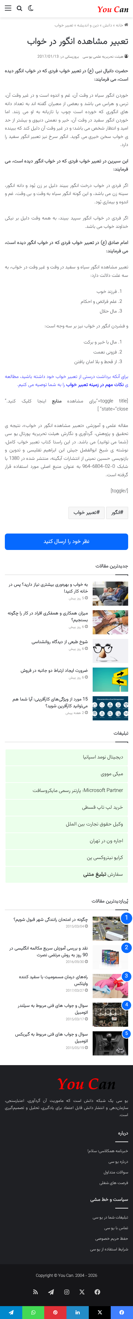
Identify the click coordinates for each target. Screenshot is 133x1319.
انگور (115, 513)
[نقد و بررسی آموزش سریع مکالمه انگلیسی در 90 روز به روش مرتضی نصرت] (110, 957)
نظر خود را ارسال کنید (66, 541)
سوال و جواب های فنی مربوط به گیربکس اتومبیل (51, 1038)
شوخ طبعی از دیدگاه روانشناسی (60, 642)
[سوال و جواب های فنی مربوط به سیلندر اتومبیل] (110, 1015)
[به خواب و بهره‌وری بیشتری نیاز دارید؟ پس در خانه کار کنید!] (110, 594)
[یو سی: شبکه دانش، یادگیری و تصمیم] (102, 9)
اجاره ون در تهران (106, 841)
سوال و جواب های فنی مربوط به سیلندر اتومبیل (53, 1009)
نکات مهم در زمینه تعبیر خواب (95, 385)
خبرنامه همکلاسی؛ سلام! (107, 1151)
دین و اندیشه (88, 25)
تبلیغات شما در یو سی (110, 1217)
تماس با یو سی (116, 1228)
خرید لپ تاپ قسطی (102, 807)
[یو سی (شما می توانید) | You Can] (66, 1083)
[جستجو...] (19, 11)
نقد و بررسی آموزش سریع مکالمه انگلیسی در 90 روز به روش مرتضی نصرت (48, 952)
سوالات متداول (116, 1172)
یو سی (122, 1101)
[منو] (8, 11)
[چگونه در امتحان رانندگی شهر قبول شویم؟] (110, 929)
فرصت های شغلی (113, 1183)
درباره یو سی (118, 1162)
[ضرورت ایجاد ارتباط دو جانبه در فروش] (110, 680)
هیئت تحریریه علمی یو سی (103, 57)
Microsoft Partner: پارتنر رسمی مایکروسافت (78, 790)
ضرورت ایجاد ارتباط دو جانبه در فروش (54, 670)
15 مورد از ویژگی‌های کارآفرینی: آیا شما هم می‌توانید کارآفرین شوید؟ (50, 703)
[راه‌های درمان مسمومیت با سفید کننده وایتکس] (110, 986)
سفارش (103, 874)
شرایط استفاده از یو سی (109, 1249)
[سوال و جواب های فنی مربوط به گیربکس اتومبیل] (110, 1043)
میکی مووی (112, 774)
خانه (120, 25)
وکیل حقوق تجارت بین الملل (94, 824)
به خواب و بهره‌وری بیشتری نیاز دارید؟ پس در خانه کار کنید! (48, 588)
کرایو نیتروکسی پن (105, 857)
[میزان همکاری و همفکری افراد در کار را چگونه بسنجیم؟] (110, 622)
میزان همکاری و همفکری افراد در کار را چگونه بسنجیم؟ (48, 617)
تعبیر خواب (64, 25)
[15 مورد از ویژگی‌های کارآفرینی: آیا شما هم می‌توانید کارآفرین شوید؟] (110, 708)
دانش (107, 25)
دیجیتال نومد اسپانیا (103, 757)
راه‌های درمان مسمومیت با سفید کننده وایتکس (53, 980)
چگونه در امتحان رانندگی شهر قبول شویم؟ (51, 919)
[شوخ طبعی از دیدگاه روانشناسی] (110, 651)
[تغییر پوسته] (30, 11)
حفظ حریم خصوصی (111, 1239)
